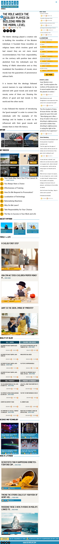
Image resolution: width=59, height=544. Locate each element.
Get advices (4, 150)
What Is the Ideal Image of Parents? (17, 308)
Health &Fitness (6, 456)
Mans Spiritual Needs (26, 354)
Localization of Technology (14, 197)
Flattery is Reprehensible (27, 363)
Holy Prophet (9, 381)
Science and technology (9, 419)
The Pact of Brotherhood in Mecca (29, 393)
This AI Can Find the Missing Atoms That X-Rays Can (28, 452)
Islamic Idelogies (29, 342)
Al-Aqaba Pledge (24, 402)
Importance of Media (44, 13)
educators (42, 49)
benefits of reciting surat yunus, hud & (47, 23)
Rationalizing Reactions (13, 201)
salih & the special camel (45, 63)
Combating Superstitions (7, 402)
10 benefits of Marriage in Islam (46, 18)
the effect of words (43, 68)
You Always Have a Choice (14, 184)
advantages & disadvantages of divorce (48, 28)
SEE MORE (49, 75)
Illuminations (44, 38)
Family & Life (5, 237)
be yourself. (42, 54)
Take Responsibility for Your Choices (18, 209)
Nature (2, 130)
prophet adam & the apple (45, 59)
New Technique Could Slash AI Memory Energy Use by (9, 436)
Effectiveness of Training (13, 188)
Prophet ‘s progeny (29, 381)
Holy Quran (10, 342)
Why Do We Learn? (11, 205)
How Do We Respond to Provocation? (18, 192)
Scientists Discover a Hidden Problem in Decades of (9, 452)
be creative (42, 44)
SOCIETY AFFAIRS (6, 219)
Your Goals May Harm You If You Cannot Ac (21, 179)
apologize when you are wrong (46, 40)
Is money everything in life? (45, 32)
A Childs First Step (10, 243)
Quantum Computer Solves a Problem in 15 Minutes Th (28, 436)
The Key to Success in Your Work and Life (20, 214)
